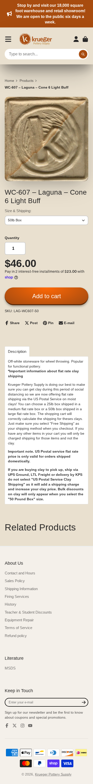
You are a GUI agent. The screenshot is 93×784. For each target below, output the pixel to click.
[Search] (83, 54)
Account (76, 39)
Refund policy (16, 636)
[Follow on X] (14, 725)
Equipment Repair (19, 620)
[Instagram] (22, 725)
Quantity (12, 238)
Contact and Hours (20, 573)
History (10, 604)
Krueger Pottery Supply (53, 774)
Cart (85, 39)
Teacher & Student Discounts (28, 612)
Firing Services (17, 596)
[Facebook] (7, 725)
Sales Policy (15, 581)
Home (9, 81)
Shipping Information (21, 589)
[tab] (17, 351)
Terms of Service (18, 628)
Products (26, 81)
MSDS (10, 668)
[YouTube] (30, 725)
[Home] (37, 39)
